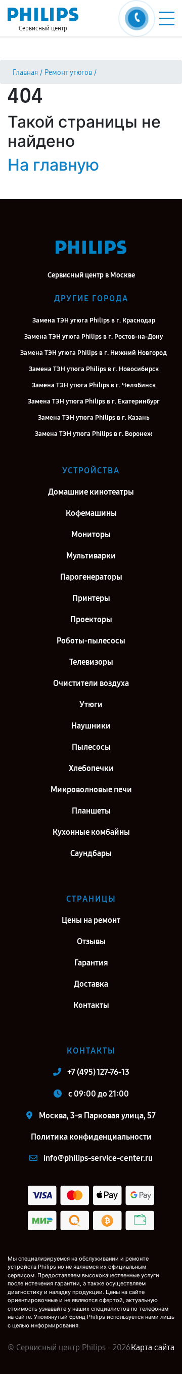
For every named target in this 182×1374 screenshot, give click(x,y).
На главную (53, 165)
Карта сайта (152, 1347)
